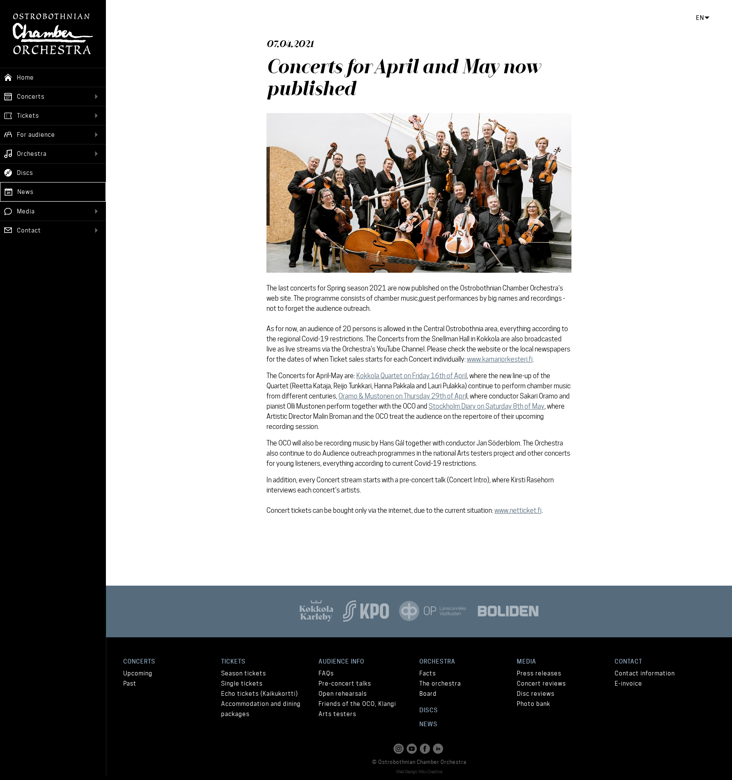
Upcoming (137, 673)
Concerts (139, 661)
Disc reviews (536, 693)
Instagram (399, 749)
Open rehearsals (343, 693)
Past (129, 683)
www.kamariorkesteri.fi (499, 359)
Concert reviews (541, 683)
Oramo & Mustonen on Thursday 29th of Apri (402, 396)
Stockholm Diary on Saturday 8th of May (486, 406)
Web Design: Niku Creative (419, 771)
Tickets (233, 661)
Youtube (413, 749)
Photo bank (533, 703)
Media (526, 661)
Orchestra (437, 661)
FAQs (326, 673)
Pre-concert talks (345, 683)
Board (428, 693)
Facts (427, 673)
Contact (628, 661)
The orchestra (440, 683)
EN (700, 17)
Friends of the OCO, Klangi (357, 703)
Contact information (645, 673)
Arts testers (337, 714)
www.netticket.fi (517, 510)
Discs (428, 710)
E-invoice (628, 683)
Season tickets (243, 673)
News (428, 724)
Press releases (539, 673)
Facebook (426, 749)
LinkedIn (439, 749)
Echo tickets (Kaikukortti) (259, 693)
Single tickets (242, 683)
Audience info (341, 661)
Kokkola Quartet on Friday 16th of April (411, 376)
